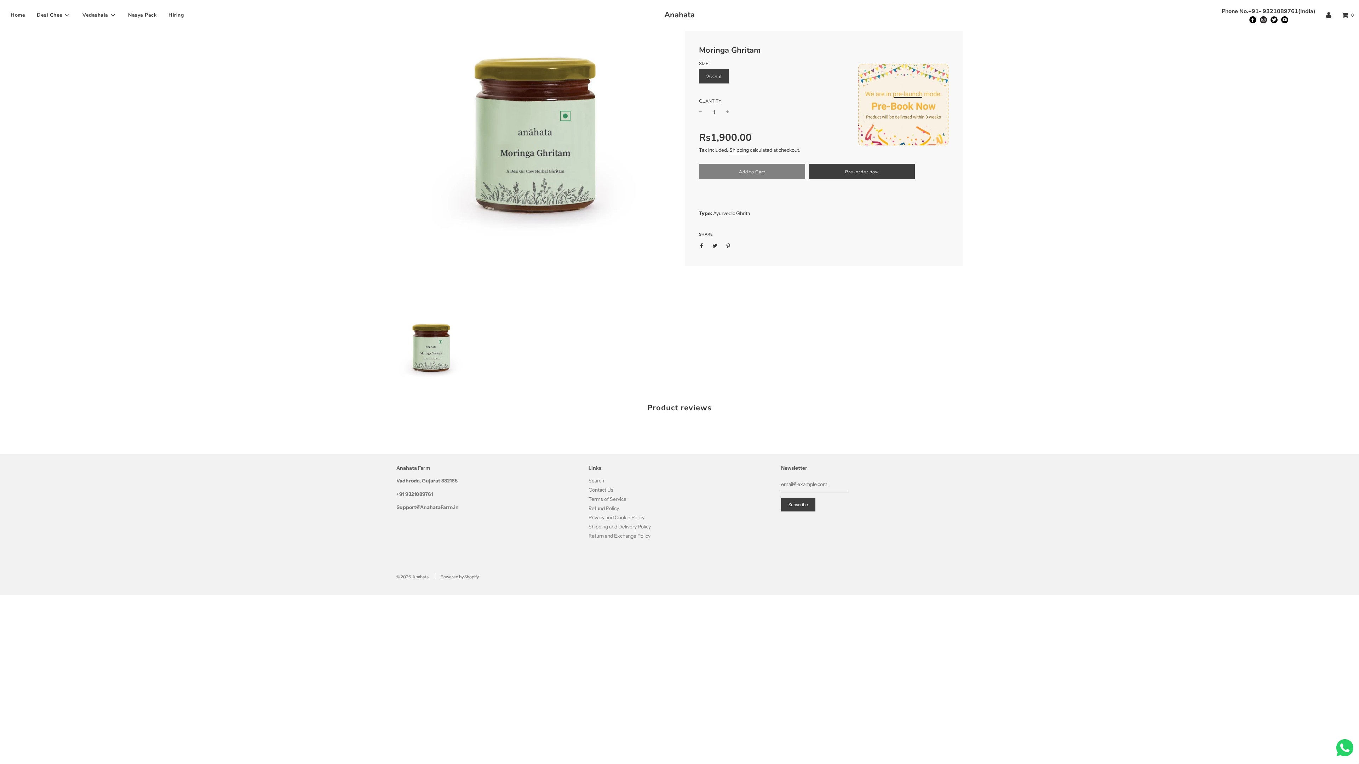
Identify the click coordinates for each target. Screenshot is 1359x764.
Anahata (679, 15)
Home (18, 15)
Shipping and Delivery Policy (620, 526)
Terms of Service (607, 499)
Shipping (739, 150)
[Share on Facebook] (703, 245)
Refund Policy (604, 508)
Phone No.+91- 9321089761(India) (1268, 11)
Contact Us (601, 490)
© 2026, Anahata (412, 576)
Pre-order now (862, 171)
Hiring (176, 15)
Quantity (710, 101)
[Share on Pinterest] (728, 245)
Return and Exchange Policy (619, 536)
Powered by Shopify (460, 576)
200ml (713, 76)
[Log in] (1328, 15)
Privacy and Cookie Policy (616, 517)
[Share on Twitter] (715, 245)
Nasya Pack (142, 15)
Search (596, 481)
